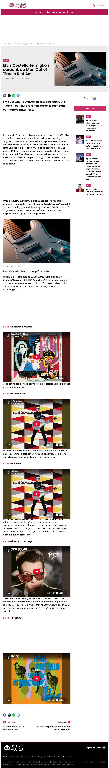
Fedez (47, 12)
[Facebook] (4, 95)
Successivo (62, 722)
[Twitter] (9, 95)
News (10, 44)
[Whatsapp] (13, 95)
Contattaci (16, 757)
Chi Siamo (7, 757)
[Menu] (5, 5)
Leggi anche (90, 108)
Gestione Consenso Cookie (65, 757)
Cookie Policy (49, 757)
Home (5, 44)
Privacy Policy (37, 757)
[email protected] (45, 762)
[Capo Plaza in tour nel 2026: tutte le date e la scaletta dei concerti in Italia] (80, 143)
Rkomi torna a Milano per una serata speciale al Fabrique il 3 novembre (94, 125)
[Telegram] (18, 95)
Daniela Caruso (8, 78)
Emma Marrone (58, 12)
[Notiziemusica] (17, 5)
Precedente (11, 722)
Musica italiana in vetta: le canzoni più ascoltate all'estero (94, 192)
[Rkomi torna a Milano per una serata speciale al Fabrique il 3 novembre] (80, 124)
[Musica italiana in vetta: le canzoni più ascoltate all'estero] (80, 190)
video (8, 326)
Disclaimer (26, 757)
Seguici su (88, 98)
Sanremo (38, 12)
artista (46, 522)
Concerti (71, 12)
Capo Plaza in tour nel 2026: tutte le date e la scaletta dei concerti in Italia (94, 145)
